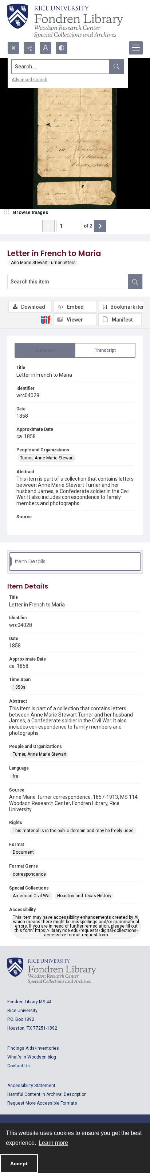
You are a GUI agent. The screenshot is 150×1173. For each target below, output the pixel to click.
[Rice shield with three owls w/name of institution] (65, 21)
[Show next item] (100, 226)
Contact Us (18, 1065)
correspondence (29, 874)
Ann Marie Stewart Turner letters (43, 262)
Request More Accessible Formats (42, 1103)
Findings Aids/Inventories (33, 1048)
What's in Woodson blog (31, 1057)
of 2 (88, 226)
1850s (19, 687)
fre (15, 776)
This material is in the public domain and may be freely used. (74, 830)
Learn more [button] (53, 1143)
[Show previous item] (48, 226)
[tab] (45, 350)
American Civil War (32, 895)
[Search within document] (135, 281)
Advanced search (29, 79)
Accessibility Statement (31, 1085)
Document (23, 852)
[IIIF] (45, 319)
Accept (19, 1163)
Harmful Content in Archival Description (47, 1094)
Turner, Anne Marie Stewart (47, 457)
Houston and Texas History (84, 895)
